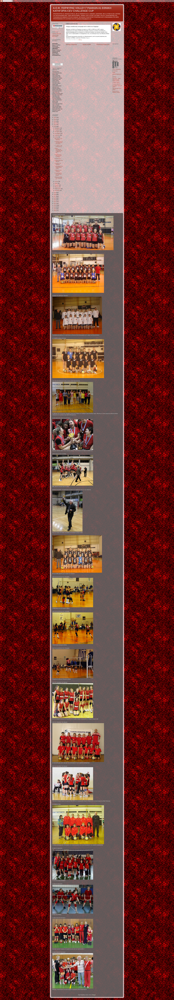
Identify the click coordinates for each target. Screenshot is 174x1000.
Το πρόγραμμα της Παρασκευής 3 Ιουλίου (59, 167)
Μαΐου (56, 183)
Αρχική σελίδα (87, 44)
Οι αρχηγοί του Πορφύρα (58, 164)
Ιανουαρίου (57, 190)
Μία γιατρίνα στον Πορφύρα (58, 139)
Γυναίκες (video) (115, 82)
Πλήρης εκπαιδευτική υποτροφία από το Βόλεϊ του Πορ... (58, 150)
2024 (55, 119)
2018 (55, 194)
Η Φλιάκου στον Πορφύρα (58, 171)
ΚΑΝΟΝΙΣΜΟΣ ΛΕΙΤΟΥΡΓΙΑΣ (58, 64)
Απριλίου (57, 185)
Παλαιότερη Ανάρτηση (103, 44)
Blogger (94, 994)
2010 (55, 208)
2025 (55, 117)
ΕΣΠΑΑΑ (114, 76)
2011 (55, 207)
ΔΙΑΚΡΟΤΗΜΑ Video (56, 33)
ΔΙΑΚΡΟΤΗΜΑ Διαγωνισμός (55, 36)
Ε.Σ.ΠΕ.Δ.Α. (115, 70)
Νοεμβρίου (57, 129)
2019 (55, 192)
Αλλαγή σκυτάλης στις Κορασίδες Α (58, 178)
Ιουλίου (56, 137)
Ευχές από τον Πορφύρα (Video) (116, 92)
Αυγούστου (57, 135)
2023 (55, 121)
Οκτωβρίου (57, 131)
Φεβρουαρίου (58, 188)
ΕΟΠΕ (113, 72)
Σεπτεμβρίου (58, 133)
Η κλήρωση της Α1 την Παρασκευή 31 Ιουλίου (59, 142)
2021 (55, 124)
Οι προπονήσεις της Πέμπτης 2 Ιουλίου (58, 174)
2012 (55, 205)
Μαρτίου (57, 186)
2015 (55, 199)
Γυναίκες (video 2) (116, 84)
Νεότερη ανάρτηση (71, 44)
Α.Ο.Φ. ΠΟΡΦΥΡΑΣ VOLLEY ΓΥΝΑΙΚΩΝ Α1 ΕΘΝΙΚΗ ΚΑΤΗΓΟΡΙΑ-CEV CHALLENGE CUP (82, 9)
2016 (55, 198)
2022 (55, 122)
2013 (55, 203)
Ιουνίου (56, 181)
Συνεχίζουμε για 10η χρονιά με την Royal (58, 155)
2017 (55, 196)
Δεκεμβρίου (57, 128)
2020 (55, 126)
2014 (55, 201)
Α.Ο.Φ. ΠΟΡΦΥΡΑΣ (116, 69)
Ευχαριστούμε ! (58, 158)
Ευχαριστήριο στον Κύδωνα (59, 161)
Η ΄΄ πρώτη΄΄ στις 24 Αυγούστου (58, 146)
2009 (55, 210)
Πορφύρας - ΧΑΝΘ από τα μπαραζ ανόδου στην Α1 (116, 79)
